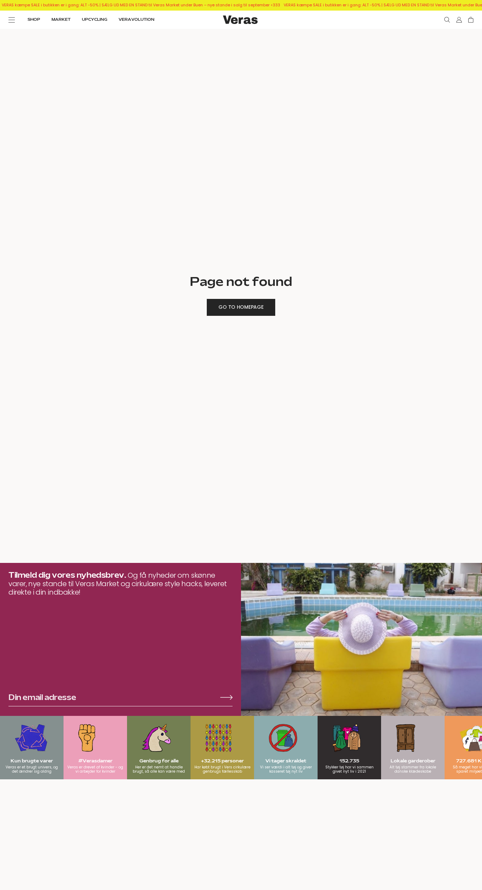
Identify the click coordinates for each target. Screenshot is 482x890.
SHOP (34, 19)
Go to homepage (240, 307)
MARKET (61, 19)
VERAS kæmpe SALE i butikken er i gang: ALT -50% (50, 5)
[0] (471, 20)
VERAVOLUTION (137, 19)
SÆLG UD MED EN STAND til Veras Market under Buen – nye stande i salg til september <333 (191, 5)
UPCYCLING (94, 19)
